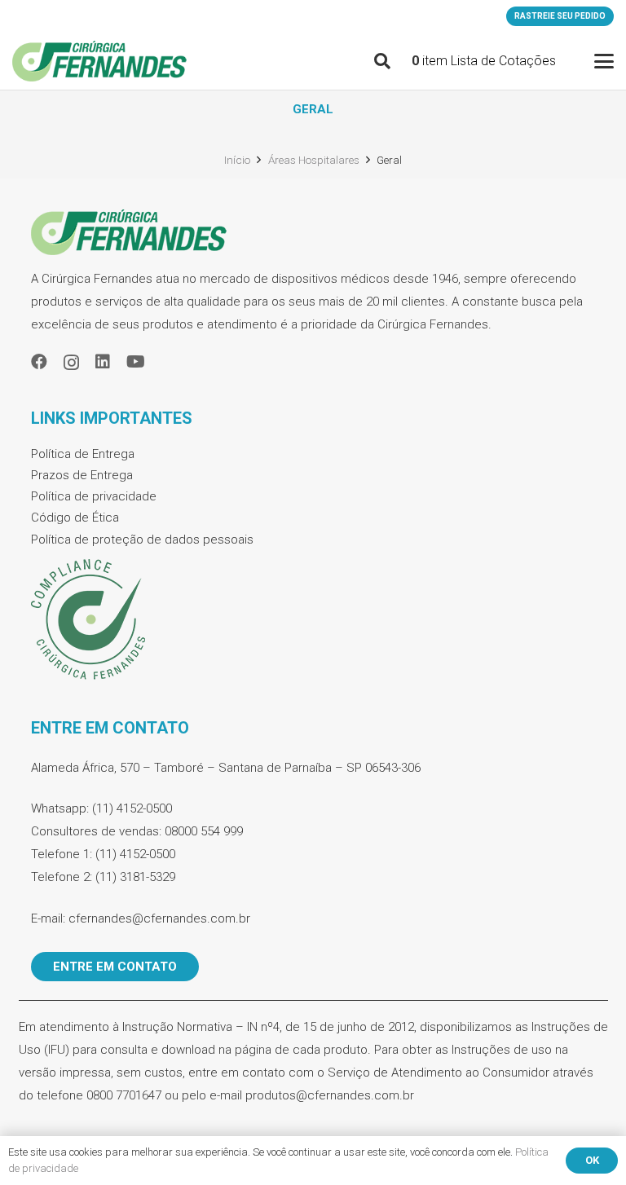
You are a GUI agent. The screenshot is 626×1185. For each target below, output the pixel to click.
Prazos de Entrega (82, 475)
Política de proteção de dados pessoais (142, 539)
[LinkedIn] (102, 362)
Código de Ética (75, 517)
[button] (382, 61)
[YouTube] (135, 362)
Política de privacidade (93, 496)
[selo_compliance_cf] (313, 620)
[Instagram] (71, 363)
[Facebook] (39, 362)
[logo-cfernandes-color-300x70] (99, 61)
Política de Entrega (82, 454)
